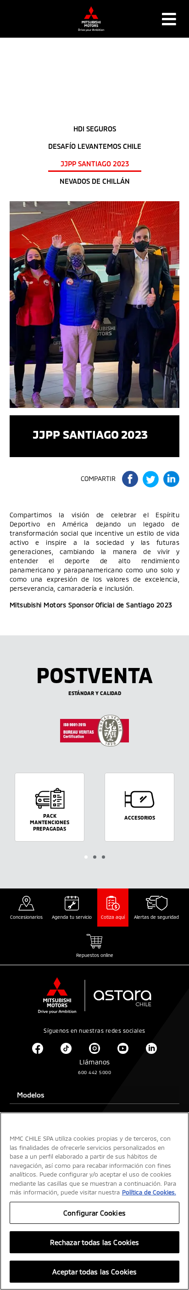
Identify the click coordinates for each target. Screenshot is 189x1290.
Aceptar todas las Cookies (94, 1271)
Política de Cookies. (149, 1192)
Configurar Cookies (94, 1213)
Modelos (30, 1095)
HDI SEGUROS (94, 128)
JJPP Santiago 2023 (95, 163)
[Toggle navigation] (169, 19)
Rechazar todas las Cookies (94, 1242)
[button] (86, 857)
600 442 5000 (94, 1072)
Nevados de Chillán (95, 181)
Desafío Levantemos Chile (94, 146)
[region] (94, 1201)
